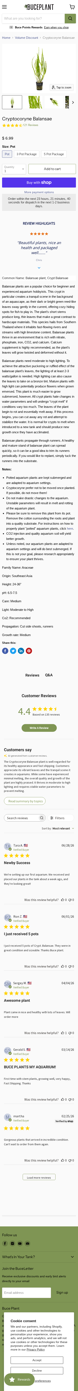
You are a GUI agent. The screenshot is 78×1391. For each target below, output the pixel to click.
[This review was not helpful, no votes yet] (69, 900)
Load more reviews (39, 1177)
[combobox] (33, 18)
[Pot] (7, 158)
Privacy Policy (36, 1349)
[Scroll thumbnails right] (72, 102)
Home (6, 37)
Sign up (62, 1292)
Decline (37, 1370)
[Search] (70, 18)
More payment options (39, 192)
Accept (36, 1360)
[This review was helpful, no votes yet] (62, 900)
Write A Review (39, 728)
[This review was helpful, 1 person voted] (62, 1033)
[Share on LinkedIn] (21, 651)
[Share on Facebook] (5, 651)
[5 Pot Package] (54, 158)
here (70, 528)
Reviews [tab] (32, 675)
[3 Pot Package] (27, 158)
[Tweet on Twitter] (13, 651)
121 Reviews (30, 125)
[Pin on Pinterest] (29, 651)
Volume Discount (26, 37)
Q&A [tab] (49, 675)
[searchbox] (21, 817)
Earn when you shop (56, 27)
